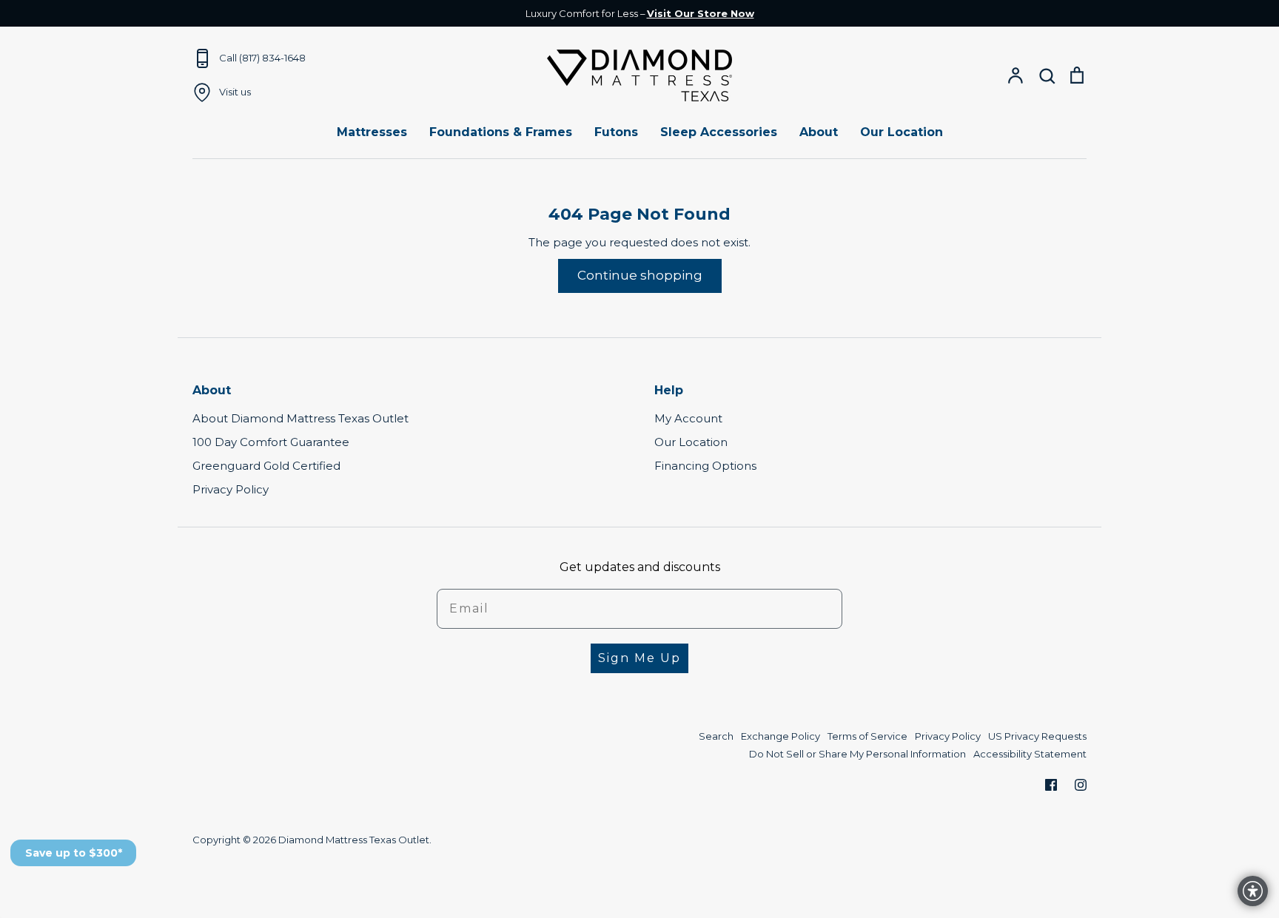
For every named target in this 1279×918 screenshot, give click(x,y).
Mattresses (372, 132)
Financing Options (705, 466)
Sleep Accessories (718, 132)
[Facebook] (1051, 785)
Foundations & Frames (500, 132)
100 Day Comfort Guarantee (270, 442)
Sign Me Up (639, 658)
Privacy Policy (230, 489)
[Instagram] (1080, 785)
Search (716, 736)
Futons (616, 132)
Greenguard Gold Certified (266, 466)
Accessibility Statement (1030, 754)
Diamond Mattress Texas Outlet (353, 840)
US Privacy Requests (1037, 736)
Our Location (901, 132)
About (818, 132)
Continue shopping (639, 275)
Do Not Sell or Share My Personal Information (857, 754)
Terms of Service (867, 736)
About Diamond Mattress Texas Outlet (300, 418)
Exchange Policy (780, 736)
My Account (688, 418)
